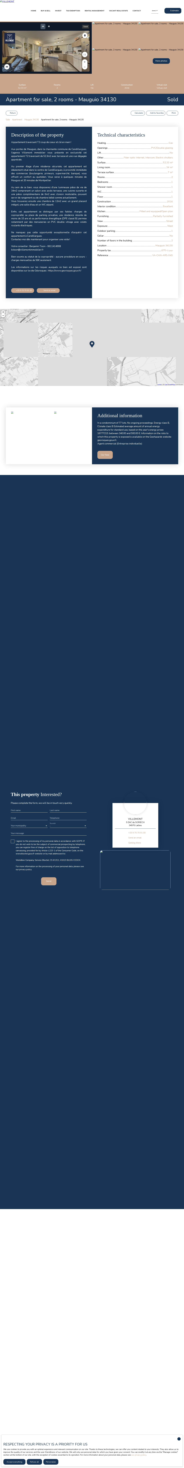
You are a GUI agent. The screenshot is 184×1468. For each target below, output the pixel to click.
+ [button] (3, 312)
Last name (55, 810)
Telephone (55, 818)
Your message (17, 833)
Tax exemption (73, 11)
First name (16, 810)
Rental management (94, 11)
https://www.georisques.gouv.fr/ (64, 270)
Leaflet (159, 385)
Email (13, 818)
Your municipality (18, 825)
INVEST (58, 11)
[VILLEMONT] (11, 10)
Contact (137, 11)
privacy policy (25, 869)
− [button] (3, 315)
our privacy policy (138, 1455)
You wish (52, 823)
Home (33, 11)
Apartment (17, 119)
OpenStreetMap (169, 385)
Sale (8, 119)
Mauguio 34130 (31, 119)
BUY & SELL (45, 11)
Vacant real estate (118, 11)
